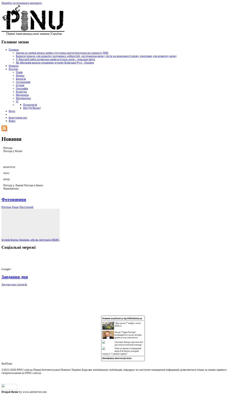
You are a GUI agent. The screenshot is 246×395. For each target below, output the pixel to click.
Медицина (22, 94)
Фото (12, 111)
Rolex (12, 120)
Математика (23, 98)
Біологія (21, 78)
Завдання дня (14, 276)
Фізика (20, 75)
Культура (21, 91)
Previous (6, 207)
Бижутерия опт (18, 117)
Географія (22, 88)
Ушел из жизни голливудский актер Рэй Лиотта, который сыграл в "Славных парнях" (121, 351)
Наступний (26, 207)
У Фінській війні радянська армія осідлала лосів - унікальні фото (55, 59)
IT (17, 101)
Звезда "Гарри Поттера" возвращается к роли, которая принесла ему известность (128, 335)
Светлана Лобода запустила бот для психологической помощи (129, 343)
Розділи (13, 69)
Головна (14, 49)
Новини (14, 65)
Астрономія (23, 81)
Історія (20, 85)
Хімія (19, 72)
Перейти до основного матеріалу (21, 2)
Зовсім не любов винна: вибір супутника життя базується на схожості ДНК (62, 52)
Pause (15, 207)
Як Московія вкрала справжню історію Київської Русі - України (55, 62)
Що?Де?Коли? (32, 107)
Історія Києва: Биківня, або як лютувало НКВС (30, 239)
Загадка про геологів (14, 284)
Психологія (30, 104)
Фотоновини (13, 199)
